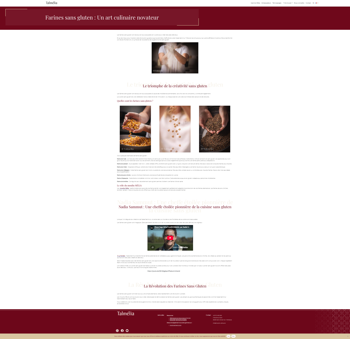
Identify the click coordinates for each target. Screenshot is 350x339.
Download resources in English (178, 319)
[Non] (348, 336)
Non (233, 336)
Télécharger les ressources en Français (180, 318)
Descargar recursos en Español (178, 320)
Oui (229, 336)
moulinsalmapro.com (175, 325)
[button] (287, 3)
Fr (314, 3)
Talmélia (51, 3)
